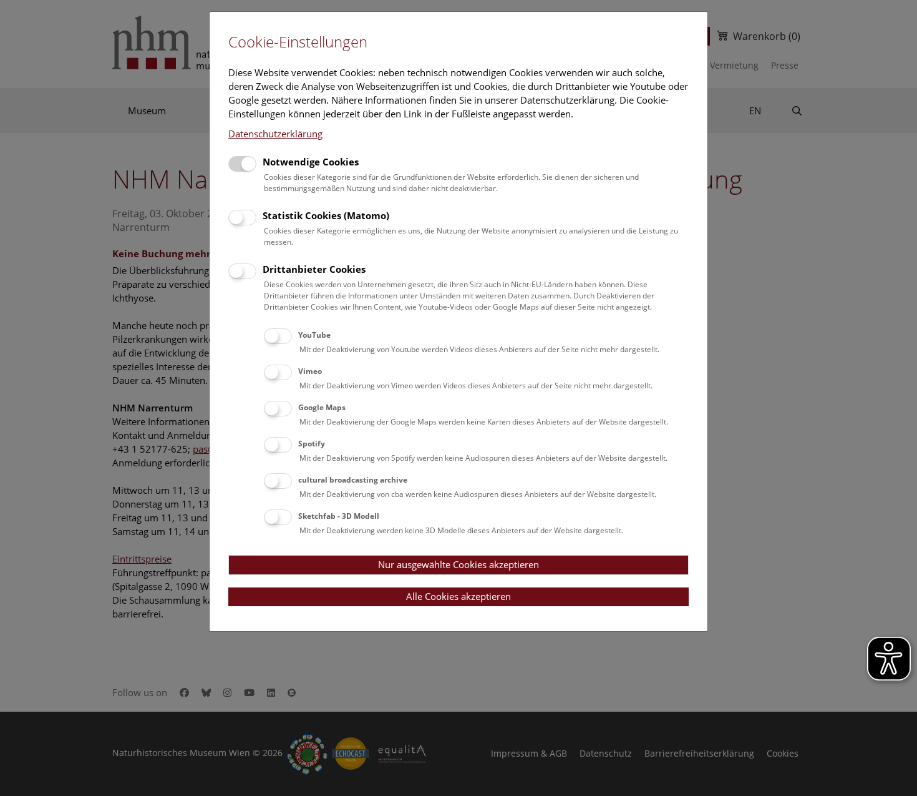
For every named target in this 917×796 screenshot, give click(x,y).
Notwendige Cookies (311, 161)
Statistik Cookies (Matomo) (326, 215)
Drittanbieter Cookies (314, 269)
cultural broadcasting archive (352, 479)
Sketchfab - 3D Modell (338, 516)
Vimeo (310, 371)
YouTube (314, 335)
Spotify (311, 443)
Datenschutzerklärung (275, 133)
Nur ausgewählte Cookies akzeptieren (458, 564)
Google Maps (322, 407)
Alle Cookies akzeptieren (458, 596)
